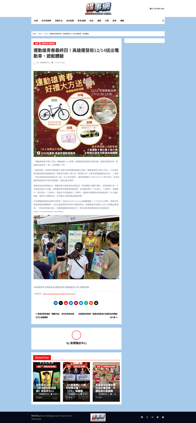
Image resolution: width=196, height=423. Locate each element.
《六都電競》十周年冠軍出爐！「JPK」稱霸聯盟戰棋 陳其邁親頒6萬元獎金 (76, 391)
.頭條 (36, 43)
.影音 (114, 20)
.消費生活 (59, 20)
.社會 (36, 20)
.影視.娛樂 (81, 20)
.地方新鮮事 (46, 20)
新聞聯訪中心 (45, 62)
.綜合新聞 (70, 20)
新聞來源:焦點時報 (48, 43)
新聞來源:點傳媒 (50, 366)
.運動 (122, 20)
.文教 (107, 20)
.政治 (91, 20)
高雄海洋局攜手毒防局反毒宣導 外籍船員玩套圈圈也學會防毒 (105, 389)
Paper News (65, 416)
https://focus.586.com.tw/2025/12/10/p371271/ (59, 294)
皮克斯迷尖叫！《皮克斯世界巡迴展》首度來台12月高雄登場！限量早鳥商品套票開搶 (46, 391)
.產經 (99, 20)
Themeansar (36, 419)
